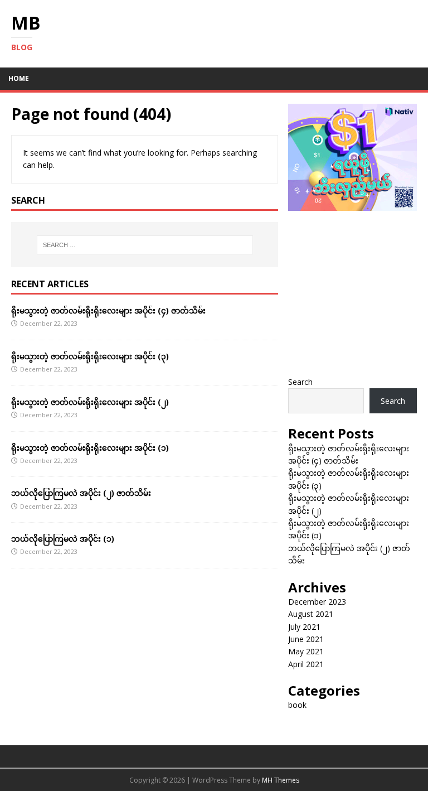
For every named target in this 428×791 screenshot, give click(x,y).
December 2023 (317, 601)
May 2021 (306, 651)
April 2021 (306, 664)
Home (18, 78)
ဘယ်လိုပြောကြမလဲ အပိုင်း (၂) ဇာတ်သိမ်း (81, 493)
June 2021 (306, 639)
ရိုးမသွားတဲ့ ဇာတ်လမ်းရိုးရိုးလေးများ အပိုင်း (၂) (90, 402)
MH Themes (280, 780)
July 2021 (304, 626)
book (297, 705)
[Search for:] (145, 244)
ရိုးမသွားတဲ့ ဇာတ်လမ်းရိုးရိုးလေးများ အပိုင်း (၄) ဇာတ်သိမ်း (108, 310)
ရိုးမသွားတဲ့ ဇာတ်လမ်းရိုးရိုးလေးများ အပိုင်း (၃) (90, 356)
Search (300, 382)
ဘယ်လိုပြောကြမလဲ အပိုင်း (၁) (62, 538)
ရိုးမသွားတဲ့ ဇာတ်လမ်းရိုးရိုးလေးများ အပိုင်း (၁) (90, 447)
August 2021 (310, 614)
